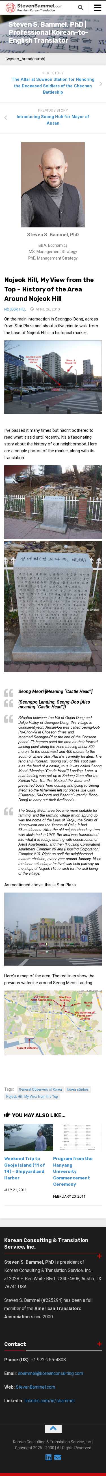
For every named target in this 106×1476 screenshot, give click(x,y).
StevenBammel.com (35, 1387)
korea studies (78, 1089)
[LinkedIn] (48, 1457)
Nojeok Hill (15, 309)
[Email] (57, 1457)
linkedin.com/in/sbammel (49, 1400)
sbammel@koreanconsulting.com (50, 1373)
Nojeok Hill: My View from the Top (32, 1097)
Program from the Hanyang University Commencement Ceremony (73, 1171)
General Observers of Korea (40, 1089)
